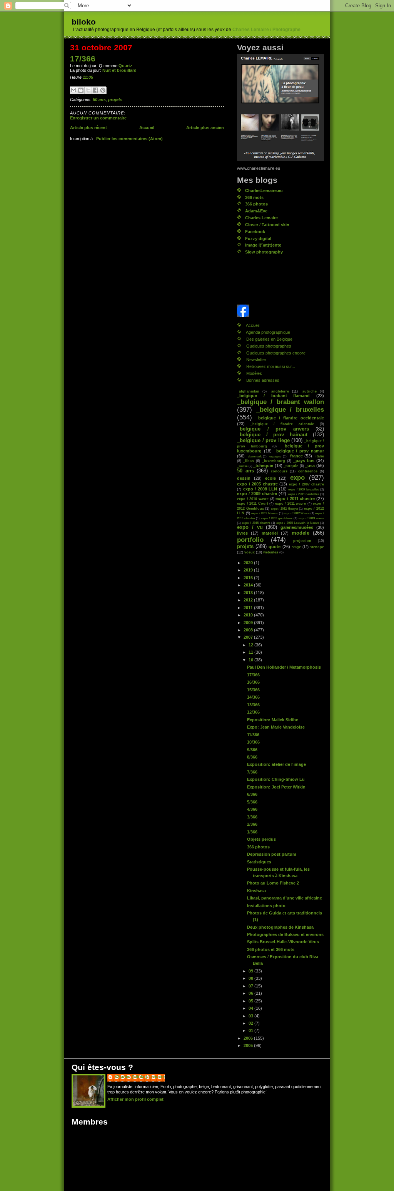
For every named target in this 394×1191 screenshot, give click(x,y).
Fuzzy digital (258, 238)
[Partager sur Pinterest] (103, 90)
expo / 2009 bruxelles (303, 489)
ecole (270, 478)
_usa (310, 465)
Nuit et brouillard (119, 70)
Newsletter (256, 359)
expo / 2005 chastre (257, 484)
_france (295, 456)
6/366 (252, 794)
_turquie (291, 466)
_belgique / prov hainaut (272, 434)
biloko (84, 21)
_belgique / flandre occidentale (290, 418)
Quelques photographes (268, 346)
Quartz (125, 65)
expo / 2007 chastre (306, 484)
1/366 (252, 832)
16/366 (253, 682)
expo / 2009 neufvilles (303, 494)
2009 (249, 622)
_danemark (254, 456)
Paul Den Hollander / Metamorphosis (284, 667)
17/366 (82, 58)
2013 (249, 592)
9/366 (252, 749)
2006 (249, 1038)
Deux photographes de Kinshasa (280, 927)
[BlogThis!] (81, 90)
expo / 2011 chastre (295, 498)
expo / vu (250, 527)
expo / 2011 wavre (290, 503)
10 (251, 660)
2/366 (252, 824)
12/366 (253, 712)
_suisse (242, 466)
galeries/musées (296, 527)
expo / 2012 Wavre (296, 513)
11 (251, 652)
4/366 (252, 809)
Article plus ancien (205, 127)
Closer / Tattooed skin (267, 224)
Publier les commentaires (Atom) (129, 138)
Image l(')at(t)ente (263, 245)
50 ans (99, 99)
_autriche (309, 391)
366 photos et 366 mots (270, 949)
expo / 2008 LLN (260, 489)
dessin (243, 478)
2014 (249, 585)
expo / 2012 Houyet (284, 508)
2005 (249, 1045)
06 (251, 993)
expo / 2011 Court (252, 503)
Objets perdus (261, 839)
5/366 (252, 802)
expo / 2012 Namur (264, 513)
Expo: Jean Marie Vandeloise (276, 727)
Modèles (254, 373)
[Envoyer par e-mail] (73, 90)
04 (251, 1008)
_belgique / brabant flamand (273, 395)
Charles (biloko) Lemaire (140, 1076)
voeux (249, 552)
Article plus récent (88, 127)
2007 (249, 637)
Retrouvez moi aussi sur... (270, 366)
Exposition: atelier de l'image (276, 764)
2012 (249, 600)
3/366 (252, 817)
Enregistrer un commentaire (98, 118)
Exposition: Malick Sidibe (272, 719)
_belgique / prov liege (263, 440)
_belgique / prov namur (299, 451)
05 (251, 1001)
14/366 (253, 697)
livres (242, 533)
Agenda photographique (268, 332)
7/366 (252, 772)
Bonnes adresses (262, 380)
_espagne (274, 456)
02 (251, 1023)
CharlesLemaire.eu (264, 190)
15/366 (253, 689)
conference (307, 471)
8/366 (252, 757)
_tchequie (263, 465)
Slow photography (264, 252)
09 (251, 971)
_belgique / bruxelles (290, 409)
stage (296, 547)
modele (300, 533)
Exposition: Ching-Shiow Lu (276, 779)
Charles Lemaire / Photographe (266, 29)
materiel (270, 533)
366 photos (256, 204)
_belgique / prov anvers (273, 429)
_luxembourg (273, 461)
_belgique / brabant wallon (280, 402)
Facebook (255, 231)
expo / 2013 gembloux (276, 518)
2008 (249, 630)
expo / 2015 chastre (256, 523)
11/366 (253, 734)
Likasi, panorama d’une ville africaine (284, 898)
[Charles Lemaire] (280, 311)
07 (251, 986)
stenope (317, 547)
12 (251, 645)
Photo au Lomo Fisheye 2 (273, 883)
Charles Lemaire (261, 217)
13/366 (253, 704)
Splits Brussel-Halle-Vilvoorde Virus (283, 941)
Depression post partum (271, 854)
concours (279, 471)
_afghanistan (248, 391)
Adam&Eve (256, 211)
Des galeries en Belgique (269, 339)
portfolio (250, 539)
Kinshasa (256, 890)
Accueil (146, 127)
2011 (249, 607)
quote (274, 546)
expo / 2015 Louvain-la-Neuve (297, 523)
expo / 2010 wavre (253, 499)
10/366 (253, 742)
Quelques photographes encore (276, 353)
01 (251, 1030)
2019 (249, 570)
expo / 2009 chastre (257, 493)
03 (251, 1016)
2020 (249, 562)
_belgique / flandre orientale (282, 424)
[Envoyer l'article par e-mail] (94, 77)
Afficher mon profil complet (135, 1099)
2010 (249, 615)
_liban (248, 461)
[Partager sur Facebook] (95, 90)
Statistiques (259, 862)
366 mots (254, 197)
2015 (249, 577)
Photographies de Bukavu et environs (285, 934)
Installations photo (266, 905)
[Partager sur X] (88, 90)
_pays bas (303, 460)
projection (302, 540)
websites (270, 552)
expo (297, 477)
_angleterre (279, 391)
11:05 (88, 77)
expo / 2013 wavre (311, 518)
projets (115, 99)
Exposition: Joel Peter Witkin (276, 787)
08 (251, 978)
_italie (319, 456)
